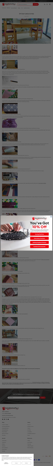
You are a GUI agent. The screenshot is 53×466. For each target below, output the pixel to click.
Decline (26, 463)
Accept (16, 463)
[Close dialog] (51, 216)
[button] (39, 234)
